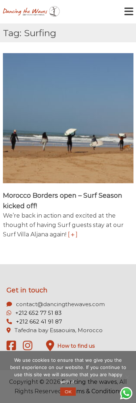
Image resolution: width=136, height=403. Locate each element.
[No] (127, 377)
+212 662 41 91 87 (39, 321)
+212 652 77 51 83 (38, 312)
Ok (68, 391)
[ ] (73, 234)
